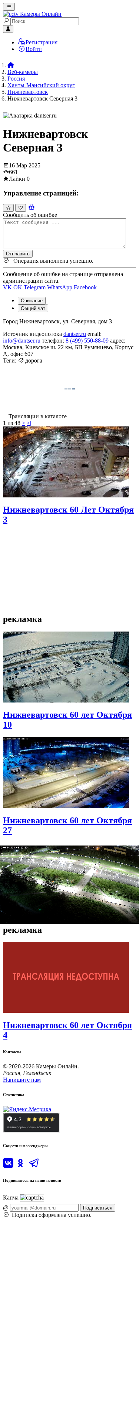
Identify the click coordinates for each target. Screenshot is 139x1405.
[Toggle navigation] (9, 7)
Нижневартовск (27, 92)
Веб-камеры (22, 72)
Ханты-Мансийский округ (41, 85)
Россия (16, 78)
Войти (34, 49)
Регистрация (41, 42)
